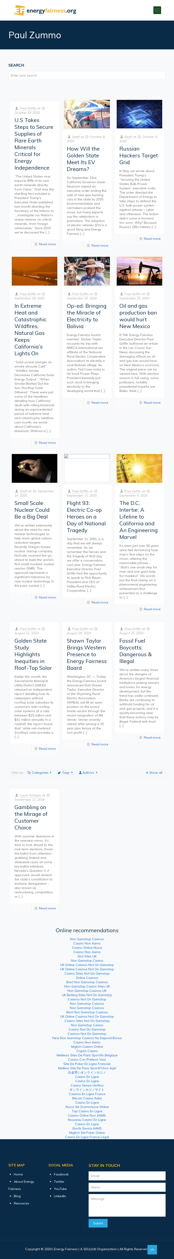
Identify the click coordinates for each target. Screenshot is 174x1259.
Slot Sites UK (87, 956)
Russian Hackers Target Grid (138, 155)
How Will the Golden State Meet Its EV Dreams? (83, 158)
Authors (88, 773)
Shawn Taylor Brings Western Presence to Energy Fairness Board (87, 654)
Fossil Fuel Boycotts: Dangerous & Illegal (135, 650)
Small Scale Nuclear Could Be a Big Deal (32, 510)
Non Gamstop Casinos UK (87, 991)
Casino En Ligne (87, 1077)
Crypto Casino (87, 1051)
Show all (155, 773)
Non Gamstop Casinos (87, 939)
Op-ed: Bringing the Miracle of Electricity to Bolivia (86, 315)
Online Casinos (87, 978)
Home (18, 1174)
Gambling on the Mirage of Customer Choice (31, 817)
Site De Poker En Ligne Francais (87, 1064)
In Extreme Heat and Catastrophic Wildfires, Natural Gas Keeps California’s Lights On (30, 329)
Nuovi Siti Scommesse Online (87, 1107)
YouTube (60, 1189)
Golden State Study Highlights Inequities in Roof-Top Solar (33, 654)
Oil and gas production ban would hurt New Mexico (138, 315)
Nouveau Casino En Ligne (87, 1120)
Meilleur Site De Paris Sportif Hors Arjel (87, 1068)
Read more (47, 244)
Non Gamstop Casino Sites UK (87, 986)
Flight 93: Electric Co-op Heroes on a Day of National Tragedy (86, 516)
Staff (76, 137)
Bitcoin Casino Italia (87, 1098)
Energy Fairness (66, 1249)
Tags (66, 773)
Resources (21, 1203)
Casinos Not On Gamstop (87, 999)
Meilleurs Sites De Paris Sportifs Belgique (87, 1055)
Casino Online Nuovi (87, 948)
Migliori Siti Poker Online (87, 1133)
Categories (40, 773)
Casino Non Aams (87, 943)
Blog (17, 1196)
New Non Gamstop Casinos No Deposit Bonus (87, 1038)
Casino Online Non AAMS (87, 1115)
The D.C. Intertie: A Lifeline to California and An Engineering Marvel (138, 520)
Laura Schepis (30, 795)
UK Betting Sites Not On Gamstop (87, 995)
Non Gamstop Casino (87, 961)
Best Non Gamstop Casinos (87, 982)
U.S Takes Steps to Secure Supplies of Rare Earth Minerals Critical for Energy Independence (33, 144)
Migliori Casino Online (87, 1047)
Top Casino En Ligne (87, 1111)
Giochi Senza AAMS (87, 1128)
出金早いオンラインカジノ (87, 1072)
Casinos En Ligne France (87, 1094)
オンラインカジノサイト (87, 1090)
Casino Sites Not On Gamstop (87, 973)
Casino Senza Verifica (87, 1085)
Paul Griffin (28, 108)
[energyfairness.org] (45, 10)
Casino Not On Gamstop (87, 1029)
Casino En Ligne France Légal (87, 1137)
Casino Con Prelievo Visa (87, 1059)
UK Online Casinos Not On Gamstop (87, 965)
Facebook (61, 1174)
